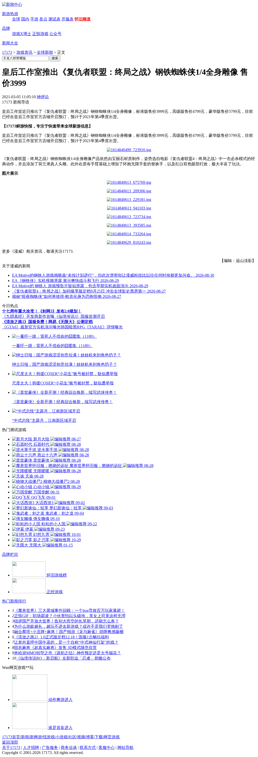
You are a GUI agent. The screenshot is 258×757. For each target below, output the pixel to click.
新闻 (25, 737)
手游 (34, 19)
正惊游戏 (40, 34)
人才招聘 (31, 747)
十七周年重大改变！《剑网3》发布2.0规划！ (42, 311)
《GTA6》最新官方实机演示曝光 (31, 327)
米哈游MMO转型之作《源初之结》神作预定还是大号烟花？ (67, 653)
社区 (72, 737)
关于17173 (11, 747)
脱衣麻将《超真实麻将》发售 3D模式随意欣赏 (55, 647)
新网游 (36, 737)
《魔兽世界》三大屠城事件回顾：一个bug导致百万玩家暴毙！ (69, 610)
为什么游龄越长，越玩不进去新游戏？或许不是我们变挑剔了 (68, 626)
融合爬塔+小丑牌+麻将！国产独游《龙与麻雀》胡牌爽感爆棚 (68, 632)
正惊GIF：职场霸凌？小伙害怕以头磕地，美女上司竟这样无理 (69, 616)
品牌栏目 (10, 554)
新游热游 (10, 14)
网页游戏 (112, 737)
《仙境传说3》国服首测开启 (79, 316)
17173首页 (11, 737)
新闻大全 (10, 43)
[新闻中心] (12, 4)
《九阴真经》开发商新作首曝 (28, 316)
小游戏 (61, 737)
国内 (25, 19)
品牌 (6, 28)
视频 (81, 737)
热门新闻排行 (14, 601)
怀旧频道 (83, 19)
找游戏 (49, 737)
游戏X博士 (21, 34)
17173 (7, 52)
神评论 (43, 97)
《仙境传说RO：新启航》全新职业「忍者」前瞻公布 (63, 658)
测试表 (54, 19)
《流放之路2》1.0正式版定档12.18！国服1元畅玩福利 (61, 637)
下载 (99, 737)
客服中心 (107, 747)
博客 (90, 737)
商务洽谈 (69, 747)
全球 (16, 19)
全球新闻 (45, 52)
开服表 (67, 19)
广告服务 (50, 747)
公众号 (55, 34)
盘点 (43, 19)
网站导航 (125, 747)
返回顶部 (10, 742)
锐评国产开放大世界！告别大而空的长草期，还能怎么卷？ (66, 621)
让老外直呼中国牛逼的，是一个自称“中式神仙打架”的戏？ (66, 642)
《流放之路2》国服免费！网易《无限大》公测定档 (47, 322)
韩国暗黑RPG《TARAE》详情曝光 (92, 327)
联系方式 (88, 747)
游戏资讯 (24, 52)
